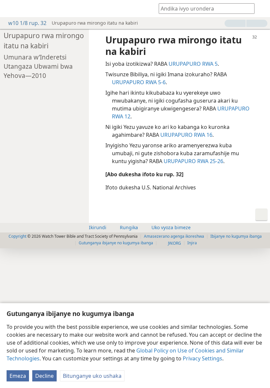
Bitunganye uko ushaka (92, 375)
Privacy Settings (202, 358)
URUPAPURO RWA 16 (186, 134)
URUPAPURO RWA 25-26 (193, 161)
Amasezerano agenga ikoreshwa (174, 236)
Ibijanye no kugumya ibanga (236, 236)
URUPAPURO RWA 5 (193, 63)
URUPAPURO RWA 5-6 (139, 82)
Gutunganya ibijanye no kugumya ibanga (116, 242)
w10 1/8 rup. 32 (27, 23)
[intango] (9, 8)
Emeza (18, 375)
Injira (192, 242)
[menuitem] (9, 8)
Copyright (17, 236)
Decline (44, 375)
